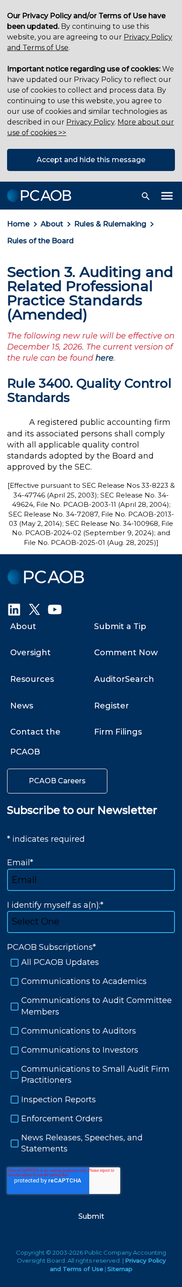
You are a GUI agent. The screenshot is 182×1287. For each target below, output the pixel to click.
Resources (32, 679)
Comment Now (126, 652)
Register (111, 706)
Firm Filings (118, 732)
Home (18, 224)
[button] (145, 196)
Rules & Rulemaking (110, 224)
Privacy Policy (90, 122)
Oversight (30, 652)
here (104, 358)
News (21, 706)
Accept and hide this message (91, 160)
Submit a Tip (120, 626)
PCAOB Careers (57, 781)
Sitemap (120, 1268)
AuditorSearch (124, 679)
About (52, 224)
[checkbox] (91, 1056)
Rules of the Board (40, 241)
